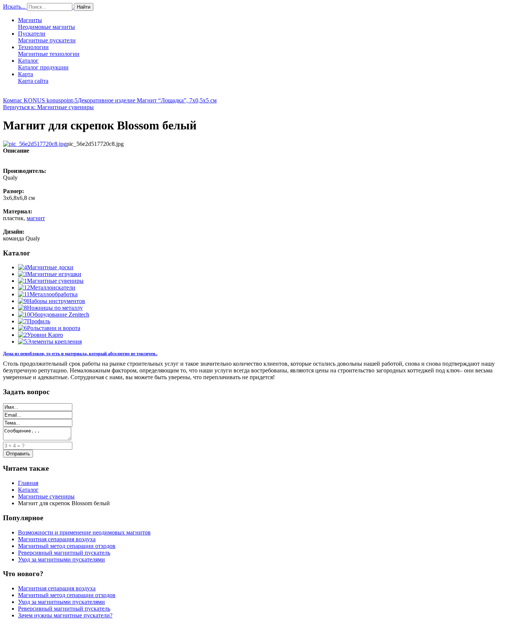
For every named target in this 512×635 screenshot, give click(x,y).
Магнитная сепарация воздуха (57, 539)
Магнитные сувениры (55, 281)
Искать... (14, 6)
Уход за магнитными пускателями (61, 559)
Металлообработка (54, 294)
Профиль (38, 321)
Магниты (46, 23)
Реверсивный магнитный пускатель (64, 552)
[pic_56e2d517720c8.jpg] (34, 144)
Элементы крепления (54, 341)
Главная (28, 483)
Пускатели (47, 37)
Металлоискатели (52, 287)
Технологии (48, 50)
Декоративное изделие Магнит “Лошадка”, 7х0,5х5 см (147, 100)
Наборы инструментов (56, 301)
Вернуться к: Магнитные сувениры (48, 107)
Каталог (43, 64)
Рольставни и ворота (53, 328)
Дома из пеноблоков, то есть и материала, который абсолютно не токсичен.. (80, 353)
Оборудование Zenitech (59, 314)
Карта (33, 77)
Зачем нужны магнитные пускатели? (65, 615)
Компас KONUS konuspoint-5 (40, 100)
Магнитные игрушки (54, 274)
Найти (83, 7)
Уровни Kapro (45, 335)
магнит (36, 218)
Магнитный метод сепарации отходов (66, 546)
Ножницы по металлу (55, 308)
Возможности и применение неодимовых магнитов (84, 532)
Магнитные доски (50, 267)
